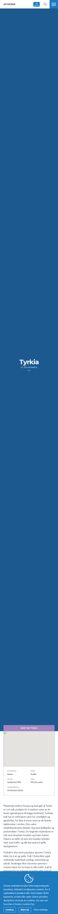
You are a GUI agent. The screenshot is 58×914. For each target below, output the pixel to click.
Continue (10, 909)
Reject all (25, 909)
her (32, 904)
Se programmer (29, 368)
